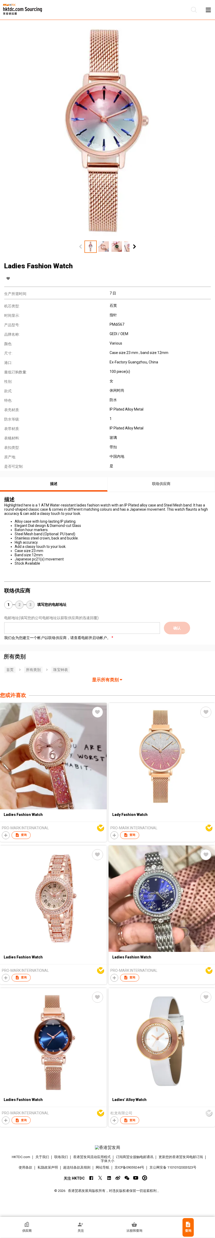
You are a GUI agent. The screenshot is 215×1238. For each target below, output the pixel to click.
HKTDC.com (21, 1157)
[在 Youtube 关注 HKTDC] (135, 1177)
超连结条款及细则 (76, 1167)
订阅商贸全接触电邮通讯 (134, 1157)
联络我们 (61, 1157)
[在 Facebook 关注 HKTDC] (91, 1177)
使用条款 (25, 1167)
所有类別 (33, 670)
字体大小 (107, 1161)
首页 (10, 670)
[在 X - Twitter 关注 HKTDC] (100, 1177)
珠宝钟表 (60, 670)
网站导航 (102, 1167)
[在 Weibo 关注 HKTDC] (117, 1177)
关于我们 (42, 1157)
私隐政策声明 (47, 1167)
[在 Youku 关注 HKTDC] (144, 1177)
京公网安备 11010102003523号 (172, 1167)
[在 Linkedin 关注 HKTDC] (108, 1177)
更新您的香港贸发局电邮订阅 (181, 1157)
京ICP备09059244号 (129, 1167)
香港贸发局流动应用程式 (92, 1157)
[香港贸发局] (108, 1147)
